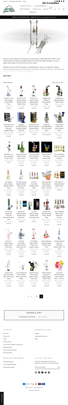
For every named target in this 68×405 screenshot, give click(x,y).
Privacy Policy (7, 341)
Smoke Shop (26, 6)
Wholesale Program (9, 367)
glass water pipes (9, 63)
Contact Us (6, 336)
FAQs (4, 339)
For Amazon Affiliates (9, 364)
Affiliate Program (8, 361)
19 (36, 296)
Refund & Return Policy (10, 350)
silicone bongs (26, 69)
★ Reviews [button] (1, 398)
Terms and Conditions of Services (13, 344)
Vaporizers (24, 9)
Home (30, 33)
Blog (24, 1)
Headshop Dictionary (15, 1)
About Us (6, 333)
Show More (7, 76)
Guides (5, 1)
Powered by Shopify (34, 390)
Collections (36, 33)
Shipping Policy (7, 347)
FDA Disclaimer (7, 353)
